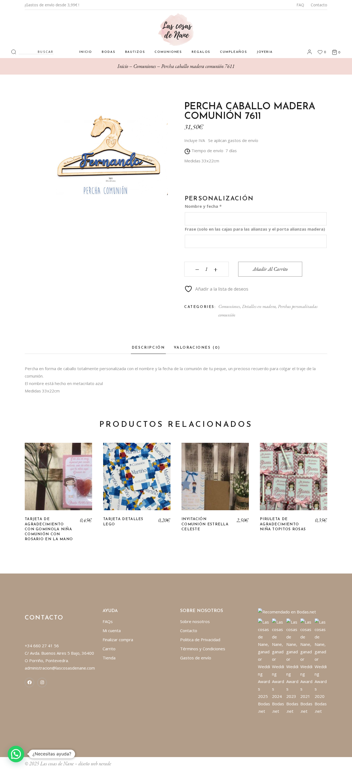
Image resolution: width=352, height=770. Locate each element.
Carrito (109, 648)
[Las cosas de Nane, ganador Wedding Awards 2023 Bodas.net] (292, 666)
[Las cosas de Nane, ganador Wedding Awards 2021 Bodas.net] (306, 666)
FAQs (108, 621)
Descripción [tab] (148, 347)
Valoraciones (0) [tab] (197, 347)
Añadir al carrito (270, 269)
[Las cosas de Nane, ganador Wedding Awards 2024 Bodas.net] (278, 666)
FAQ (300, 4)
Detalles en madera (259, 306)
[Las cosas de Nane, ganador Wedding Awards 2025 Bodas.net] (264, 666)
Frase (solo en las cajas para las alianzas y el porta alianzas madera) (255, 229)
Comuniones (229, 306)
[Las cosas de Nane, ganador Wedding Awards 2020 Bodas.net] (321, 666)
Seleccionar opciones (58, 480)
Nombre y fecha (203, 206)
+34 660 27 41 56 (42, 645)
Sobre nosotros (195, 621)
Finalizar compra (118, 639)
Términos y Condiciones (202, 648)
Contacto (319, 4)
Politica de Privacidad (200, 639)
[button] (16, 754)
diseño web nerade (94, 763)
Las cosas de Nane (57, 763)
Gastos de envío (195, 657)
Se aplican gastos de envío (233, 140)
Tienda (109, 657)
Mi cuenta (112, 630)
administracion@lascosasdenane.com (60, 668)
